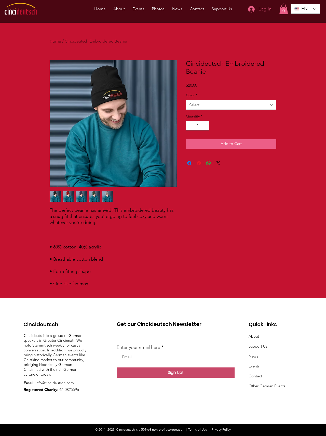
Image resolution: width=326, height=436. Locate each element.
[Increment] (205, 125)
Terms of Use (197, 429)
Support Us (258, 346)
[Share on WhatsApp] (209, 163)
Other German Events (267, 386)
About (254, 336)
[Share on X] (218, 163)
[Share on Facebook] (189, 163)
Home (55, 41)
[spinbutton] (197, 125)
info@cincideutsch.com (54, 382)
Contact (255, 376)
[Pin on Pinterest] (199, 163)
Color (191, 95)
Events (254, 366)
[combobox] (231, 105)
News (253, 356)
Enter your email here (138, 347)
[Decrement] (190, 125)
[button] (283, 9)
